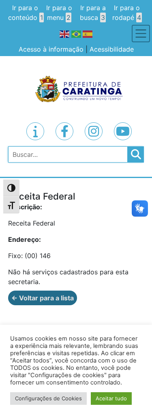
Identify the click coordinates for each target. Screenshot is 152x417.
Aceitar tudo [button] (111, 398)
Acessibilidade (112, 49)
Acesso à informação (51, 49)
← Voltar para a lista (42, 298)
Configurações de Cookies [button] (48, 398)
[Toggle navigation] (141, 33)
